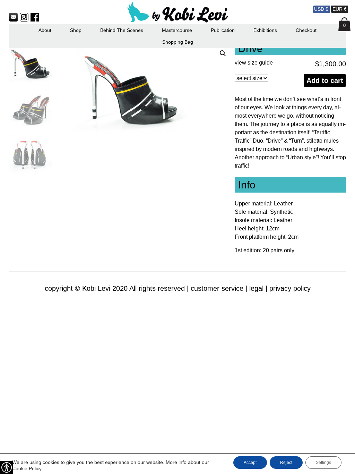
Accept (250, 462)
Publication (223, 30)
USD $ (321, 9)
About (44, 30)
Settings (323, 462)
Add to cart (324, 80)
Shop (75, 30)
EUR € (339, 9)
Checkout (306, 30)
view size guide (254, 63)
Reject (286, 462)
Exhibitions (265, 30)
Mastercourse (177, 30)
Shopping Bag (177, 42)
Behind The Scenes (121, 30)
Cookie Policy (27, 468)
